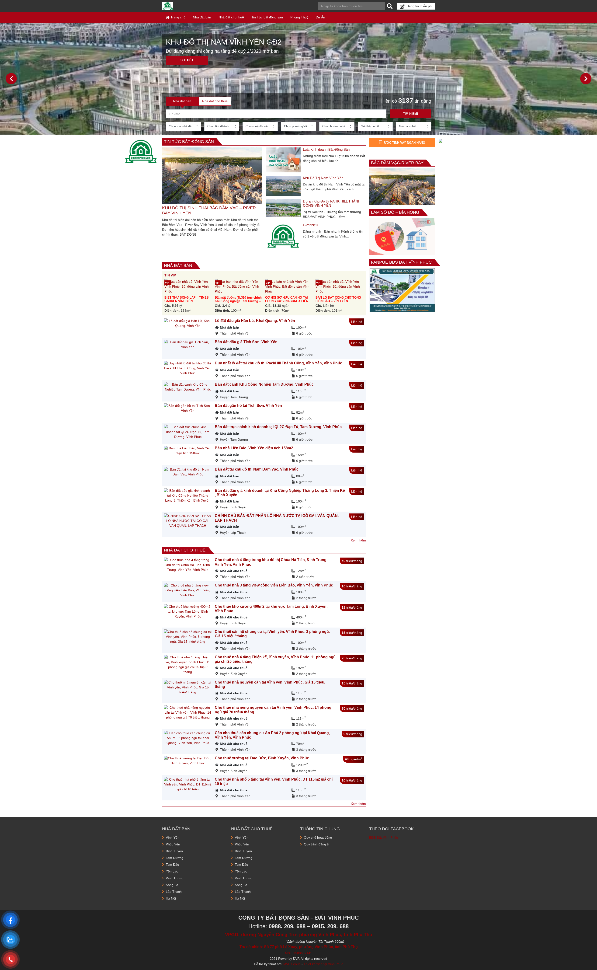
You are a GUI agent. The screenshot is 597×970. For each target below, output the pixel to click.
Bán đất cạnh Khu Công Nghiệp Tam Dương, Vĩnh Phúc (264, 384)
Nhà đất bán (202, 17)
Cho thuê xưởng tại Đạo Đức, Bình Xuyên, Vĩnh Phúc (262, 758)
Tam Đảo (172, 864)
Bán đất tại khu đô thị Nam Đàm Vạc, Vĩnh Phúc (256, 469)
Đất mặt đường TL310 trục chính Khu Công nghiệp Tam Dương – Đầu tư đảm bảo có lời (238, 301)
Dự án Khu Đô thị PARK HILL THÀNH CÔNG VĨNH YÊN (332, 203)
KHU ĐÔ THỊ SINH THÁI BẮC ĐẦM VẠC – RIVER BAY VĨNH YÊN (209, 210)
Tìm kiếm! (410, 113)
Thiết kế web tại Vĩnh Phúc (323, 964)
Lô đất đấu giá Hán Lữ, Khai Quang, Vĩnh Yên (255, 321)
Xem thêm (358, 540)
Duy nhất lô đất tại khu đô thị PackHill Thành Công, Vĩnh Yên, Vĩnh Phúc (278, 363)
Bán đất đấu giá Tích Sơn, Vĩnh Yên (246, 342)
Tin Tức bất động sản (267, 17)
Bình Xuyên (174, 851)
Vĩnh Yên (172, 837)
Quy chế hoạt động (318, 837)
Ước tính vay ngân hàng (404, 142)
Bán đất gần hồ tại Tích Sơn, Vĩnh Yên (248, 406)
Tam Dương (174, 858)
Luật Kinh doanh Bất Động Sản (326, 149)
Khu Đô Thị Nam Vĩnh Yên (323, 178)
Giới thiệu (310, 225)
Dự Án (320, 17)
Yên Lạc (172, 871)
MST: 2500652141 (298, 953)
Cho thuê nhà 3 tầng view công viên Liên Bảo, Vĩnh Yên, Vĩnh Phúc (274, 585)
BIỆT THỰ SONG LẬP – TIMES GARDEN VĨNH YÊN (186, 299)
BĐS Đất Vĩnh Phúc (383, 837)
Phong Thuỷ (299, 17)
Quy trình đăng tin (317, 844)
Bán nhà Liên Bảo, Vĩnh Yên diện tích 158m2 (254, 448)
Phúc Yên (173, 844)
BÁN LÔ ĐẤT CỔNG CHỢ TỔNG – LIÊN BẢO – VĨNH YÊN (340, 299)
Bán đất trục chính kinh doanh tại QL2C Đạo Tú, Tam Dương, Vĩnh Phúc (278, 427)
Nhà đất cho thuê (231, 17)
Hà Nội (171, 898)
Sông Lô (172, 885)
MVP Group (292, 964)
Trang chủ (177, 17)
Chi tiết (186, 60)
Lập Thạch (174, 891)
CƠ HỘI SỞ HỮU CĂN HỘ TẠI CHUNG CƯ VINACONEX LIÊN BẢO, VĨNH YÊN (286, 301)
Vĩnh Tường (175, 878)
